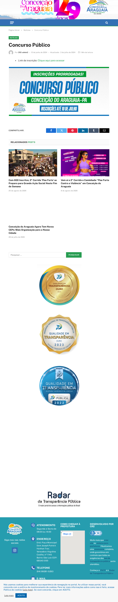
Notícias (14, 38)
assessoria (99, 549)
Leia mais (27, 590)
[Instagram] (15, 550)
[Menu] (12, 22)
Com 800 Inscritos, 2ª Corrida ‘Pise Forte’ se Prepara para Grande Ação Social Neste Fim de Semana (33, 183)
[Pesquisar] (106, 22)
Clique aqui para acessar (51, 60)
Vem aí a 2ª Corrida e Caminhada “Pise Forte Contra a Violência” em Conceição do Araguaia (85, 183)
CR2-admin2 (23, 52)
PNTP (103, 570)
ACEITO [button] (21, 595)
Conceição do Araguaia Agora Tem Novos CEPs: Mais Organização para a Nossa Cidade (31, 229)
